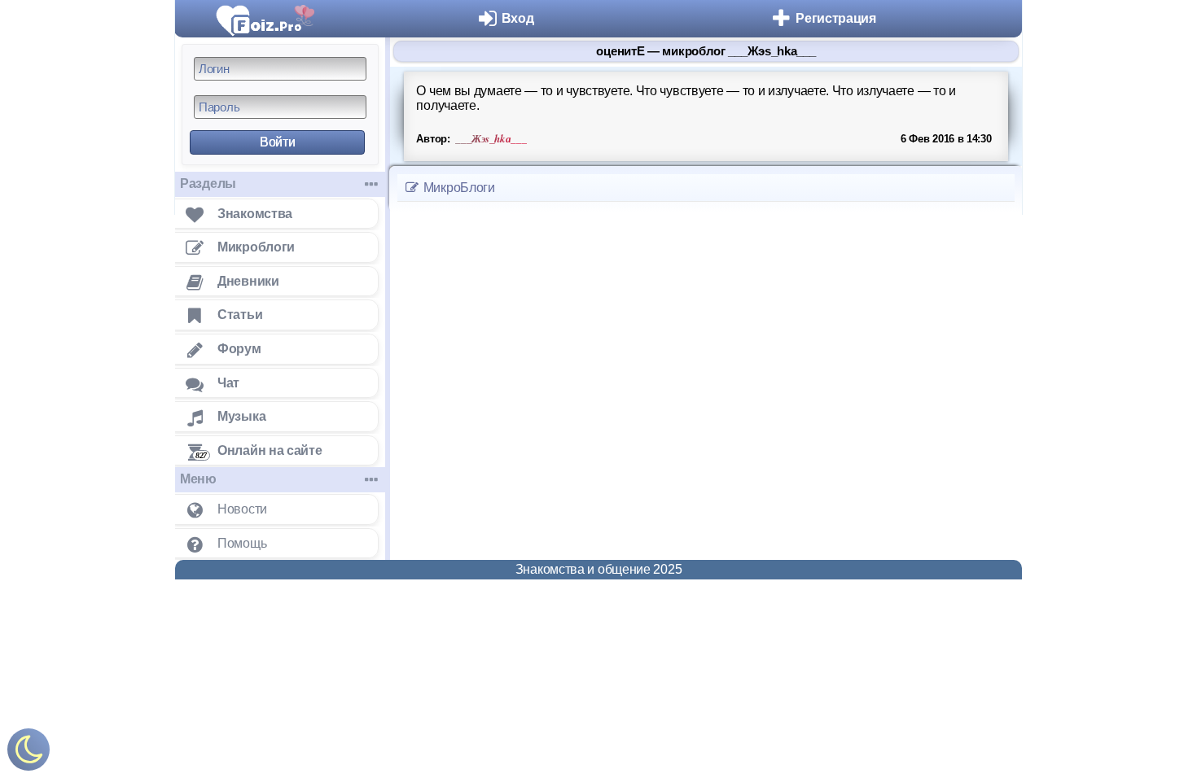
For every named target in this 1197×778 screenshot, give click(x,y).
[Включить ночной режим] (28, 753)
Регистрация (836, 18)
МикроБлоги (457, 187)
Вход (518, 18)
